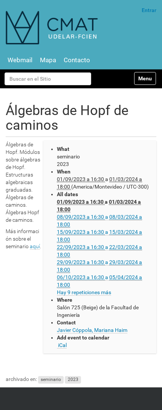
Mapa (48, 60)
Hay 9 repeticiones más (84, 292)
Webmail (20, 60)
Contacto (77, 60)
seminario (51, 379)
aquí (35, 246)
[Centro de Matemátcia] (53, 27)
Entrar (149, 10)
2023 (73, 379)
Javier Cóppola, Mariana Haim (92, 330)
